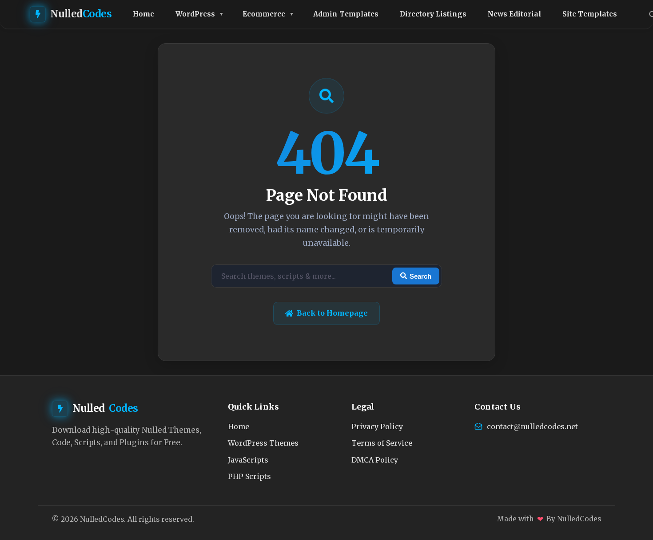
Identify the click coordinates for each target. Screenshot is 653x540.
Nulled (81, 14)
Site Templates (589, 14)
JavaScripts (248, 459)
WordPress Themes (263, 442)
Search (420, 276)
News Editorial (514, 14)
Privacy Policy (377, 426)
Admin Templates (345, 14)
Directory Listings (433, 14)
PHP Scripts (249, 476)
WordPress (195, 14)
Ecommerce (264, 14)
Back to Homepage (332, 313)
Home (143, 14)
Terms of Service (381, 442)
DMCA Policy (374, 459)
